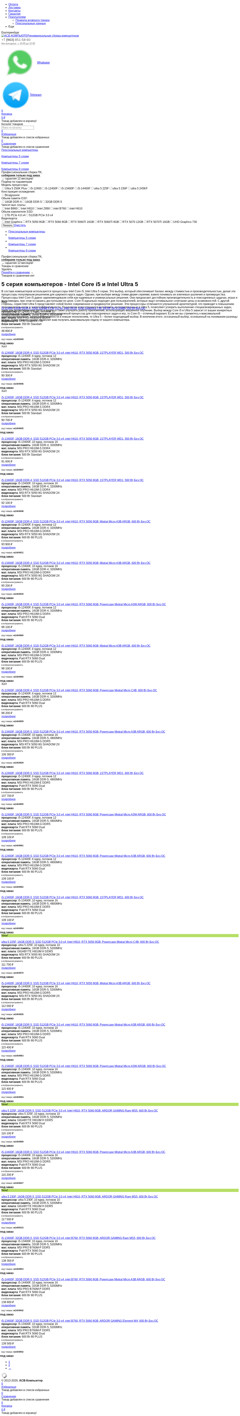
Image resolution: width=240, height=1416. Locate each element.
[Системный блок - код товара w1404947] (2, 435)
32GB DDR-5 (53, 201)
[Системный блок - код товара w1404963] (2, 1021)
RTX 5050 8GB (35, 221)
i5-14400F (84, 188)
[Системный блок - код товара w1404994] (2, 894)
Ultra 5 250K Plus (16, 188)
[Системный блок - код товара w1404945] (2, 394)
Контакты (14, 10)
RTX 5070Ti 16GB (158, 221)
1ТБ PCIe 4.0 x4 (15, 215)
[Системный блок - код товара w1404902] (2, 1317)
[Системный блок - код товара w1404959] (2, 687)
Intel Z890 (43, 208)
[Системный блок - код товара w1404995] (2, 769)
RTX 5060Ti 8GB (108, 221)
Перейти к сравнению (15, 272)
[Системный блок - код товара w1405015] (2, 1193)
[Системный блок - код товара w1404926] (2, 980)
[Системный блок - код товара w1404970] (2, 938)
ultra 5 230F (119, 188)
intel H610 (76, 208)
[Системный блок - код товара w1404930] (2, 559)
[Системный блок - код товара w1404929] (2, 728)
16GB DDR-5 (33, 201)
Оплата (13, 4)
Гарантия (14, 13)
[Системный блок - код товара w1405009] (2, 305)
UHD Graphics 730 (185, 221)
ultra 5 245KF (139, 188)
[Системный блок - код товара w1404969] (2, 1107)
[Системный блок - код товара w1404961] (2, 811)
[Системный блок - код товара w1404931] (2, 518)
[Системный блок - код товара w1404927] (2, 1148)
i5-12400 (35, 188)
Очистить (20, 225)
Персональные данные (30, 23)
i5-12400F (51, 188)
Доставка (14, 7)
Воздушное (12, 195)
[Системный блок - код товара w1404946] (2, 349)
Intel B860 (11, 208)
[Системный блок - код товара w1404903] (2, 1234)
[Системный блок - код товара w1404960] (2, 601)
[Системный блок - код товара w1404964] (2, 1062)
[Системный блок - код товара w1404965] (2, 642)
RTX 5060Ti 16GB (82, 221)
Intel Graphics (13, 221)
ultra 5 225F (101, 188)
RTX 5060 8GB (57, 221)
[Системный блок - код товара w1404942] (2, 1276)
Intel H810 (27, 208)
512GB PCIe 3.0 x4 (41, 215)
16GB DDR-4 (13, 201)
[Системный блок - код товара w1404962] (2, 852)
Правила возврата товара (32, 20)
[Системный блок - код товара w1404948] (2, 476)
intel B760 (59, 208)
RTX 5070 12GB (132, 221)
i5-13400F (67, 188)
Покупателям (17, 17)
